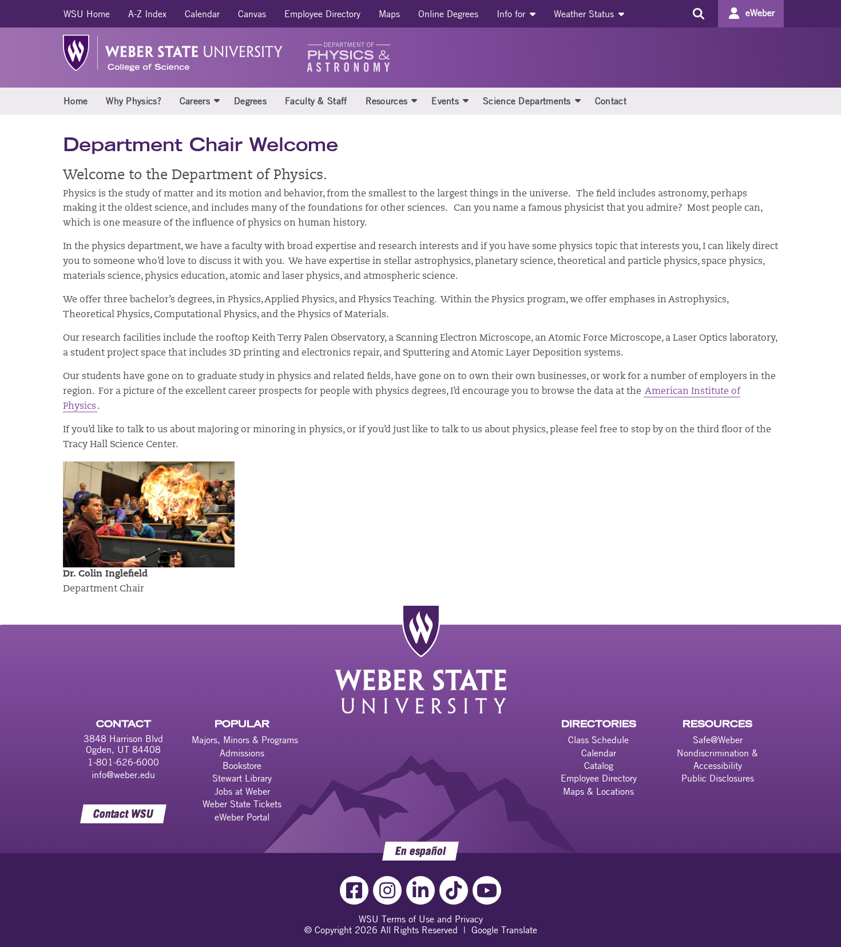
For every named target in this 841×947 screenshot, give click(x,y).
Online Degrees (448, 13)
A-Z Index (147, 13)
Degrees (250, 100)
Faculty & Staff (316, 100)
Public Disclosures (717, 778)
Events (445, 100)
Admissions (242, 753)
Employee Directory (322, 13)
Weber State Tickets (242, 804)
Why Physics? (133, 100)
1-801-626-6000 (123, 762)
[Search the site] (698, 13)
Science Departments (527, 100)
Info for (512, 13)
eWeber (760, 12)
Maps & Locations (598, 791)
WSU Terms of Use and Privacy (421, 919)
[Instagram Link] (387, 890)
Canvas (252, 13)
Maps (389, 13)
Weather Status (585, 13)
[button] (216, 100)
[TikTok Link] (453, 890)
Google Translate (504, 930)
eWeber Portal (242, 817)
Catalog (598, 765)
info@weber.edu (123, 774)
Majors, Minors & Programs (245, 739)
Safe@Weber (718, 739)
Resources (387, 100)
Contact (610, 100)
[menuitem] (86, 14)
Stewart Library (242, 778)
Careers (195, 100)
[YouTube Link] (487, 890)
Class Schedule (598, 739)
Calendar (202, 13)
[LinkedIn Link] (420, 890)
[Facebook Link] (354, 890)
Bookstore (242, 765)
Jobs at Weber (242, 791)
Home (76, 100)
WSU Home (87, 13)
